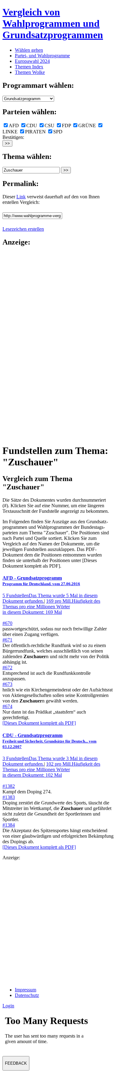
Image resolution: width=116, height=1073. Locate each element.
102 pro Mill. (51, 769)
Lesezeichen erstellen (23, 229)
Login (8, 1005)
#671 (7, 639)
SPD (57, 131)
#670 (7, 623)
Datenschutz (27, 995)
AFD (14, 125)
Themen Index (29, 66)
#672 (7, 667)
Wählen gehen (29, 50)
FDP (66, 125)
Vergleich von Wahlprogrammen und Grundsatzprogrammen (52, 23)
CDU (31, 125)
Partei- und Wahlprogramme (42, 55)
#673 (7, 684)
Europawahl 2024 (32, 61)
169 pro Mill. (51, 606)
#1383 (8, 797)
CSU (49, 125)
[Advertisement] (27, 345)
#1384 (8, 825)
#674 (7, 706)
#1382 (8, 786)
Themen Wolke (30, 72)
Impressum (25, 989)
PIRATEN (35, 131)
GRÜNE (87, 125)
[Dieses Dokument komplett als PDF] (39, 723)
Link (21, 196)
